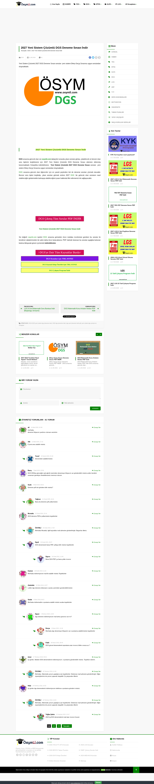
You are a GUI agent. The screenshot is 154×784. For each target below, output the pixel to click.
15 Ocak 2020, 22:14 (41, 513)
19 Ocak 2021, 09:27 (46, 542)
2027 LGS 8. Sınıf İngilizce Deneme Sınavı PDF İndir (123, 232)
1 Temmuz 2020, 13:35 (47, 614)
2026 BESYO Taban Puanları (58, 750)
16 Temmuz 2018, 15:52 (39, 685)
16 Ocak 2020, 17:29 (48, 528)
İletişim (114, 761)
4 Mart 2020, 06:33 (38, 485)
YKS (77, 4)
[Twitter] (20, 755)
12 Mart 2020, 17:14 (37, 441)
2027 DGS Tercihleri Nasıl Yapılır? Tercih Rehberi (30, 358)
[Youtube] (23, 755)
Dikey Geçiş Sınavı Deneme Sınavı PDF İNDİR (59, 358)
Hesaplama (131, 4)
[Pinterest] (26, 755)
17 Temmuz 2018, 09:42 (40, 657)
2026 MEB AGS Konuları (89, 755)
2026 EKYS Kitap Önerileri (58, 755)
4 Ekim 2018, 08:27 (38, 599)
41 (41, 57)
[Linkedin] (33, 755)
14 (90, 368)
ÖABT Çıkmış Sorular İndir (89, 750)
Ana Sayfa (56, 4)
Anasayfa (23, 50)
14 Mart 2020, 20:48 (36, 427)
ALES (109, 4)
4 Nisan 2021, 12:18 (57, 628)
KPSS (98, 4)
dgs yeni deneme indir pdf (73, 323)
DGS (87, 4)
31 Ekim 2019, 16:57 (42, 585)
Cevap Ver (97, 427)
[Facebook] (17, 755)
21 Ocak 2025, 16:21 (48, 499)
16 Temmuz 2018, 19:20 (49, 700)
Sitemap (83, 761)
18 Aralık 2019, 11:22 (40, 571)
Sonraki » (66, 726)
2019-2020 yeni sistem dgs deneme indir (40, 323)
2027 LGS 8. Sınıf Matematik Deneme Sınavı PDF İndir (124, 180)
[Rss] (36, 755)
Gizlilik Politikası (117, 745)
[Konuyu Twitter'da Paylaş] (93, 57)
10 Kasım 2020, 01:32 (47, 456)
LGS (119, 4)
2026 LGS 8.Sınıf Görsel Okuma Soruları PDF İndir (122, 258)
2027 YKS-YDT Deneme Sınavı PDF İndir (123, 206)
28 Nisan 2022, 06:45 (57, 642)
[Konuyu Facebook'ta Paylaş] (90, 57)
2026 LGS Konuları (87, 745)
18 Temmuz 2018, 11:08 (49, 671)
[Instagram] (30, 755)
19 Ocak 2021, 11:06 (57, 556)
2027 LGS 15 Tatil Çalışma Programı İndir (123, 284)
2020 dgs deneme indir (59, 323)
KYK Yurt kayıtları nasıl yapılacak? (123, 155)
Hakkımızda (116, 750)
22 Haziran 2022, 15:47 (63, 714)
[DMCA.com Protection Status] (106, 770)
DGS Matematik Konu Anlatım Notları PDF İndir (88, 358)
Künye (114, 755)
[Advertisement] (77, 24)
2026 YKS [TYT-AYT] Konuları (59, 745)
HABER (68, 4)
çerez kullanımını (76, 783)
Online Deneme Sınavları (57, 761)
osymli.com (32, 237)
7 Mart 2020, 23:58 (38, 470)
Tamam (98, 782)
